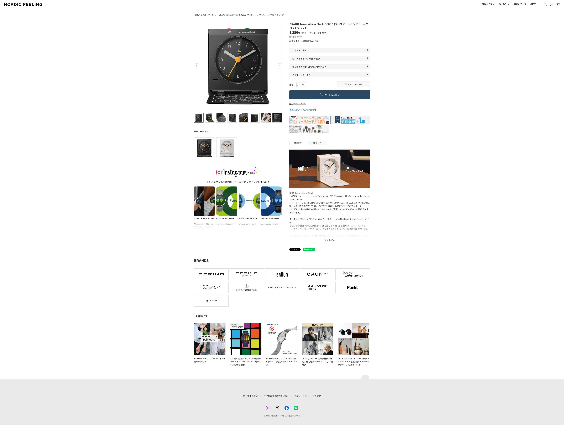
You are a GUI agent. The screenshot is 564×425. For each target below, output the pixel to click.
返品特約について (297, 103)
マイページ (551, 4)
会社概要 (317, 395)
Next (279, 65)
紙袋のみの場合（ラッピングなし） (309, 66)
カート (558, 4)
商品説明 (298, 142)
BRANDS (486, 4)
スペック (317, 142)
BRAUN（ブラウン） (209, 14)
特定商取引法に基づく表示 (276, 395)
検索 (545, 4)
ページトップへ (365, 377)
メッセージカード (301, 74)
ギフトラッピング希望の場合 (306, 58)
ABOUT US (519, 4)
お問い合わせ (300, 395)
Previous (196, 65)
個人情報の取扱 (250, 395)
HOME (196, 14)
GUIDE (502, 4)
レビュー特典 (299, 50)
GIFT (533, 4)
